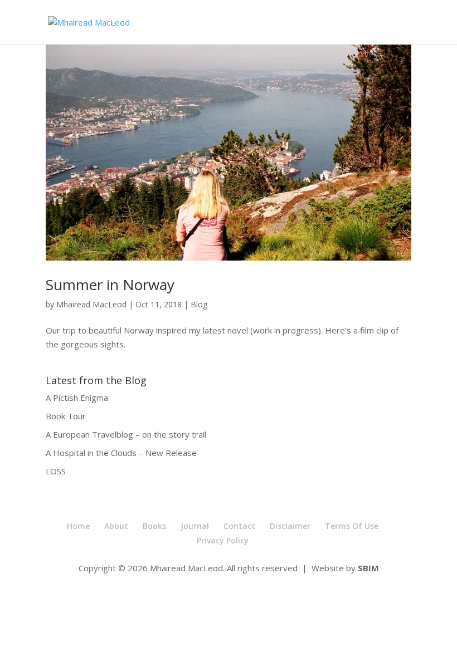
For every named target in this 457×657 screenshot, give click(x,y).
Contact (239, 526)
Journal (195, 526)
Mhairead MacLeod (91, 304)
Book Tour (66, 415)
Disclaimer (290, 526)
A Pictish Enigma (77, 397)
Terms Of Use (351, 526)
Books (154, 526)
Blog (199, 304)
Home (78, 526)
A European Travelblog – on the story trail (126, 434)
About (116, 526)
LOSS (56, 471)
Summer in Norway (110, 284)
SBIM (368, 567)
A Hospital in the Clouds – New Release (121, 452)
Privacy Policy (223, 540)
